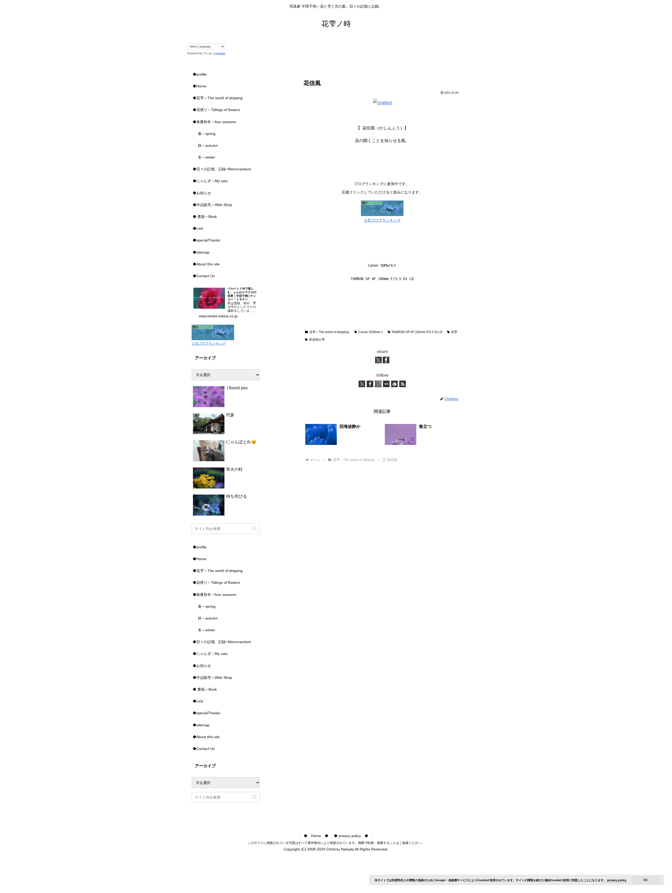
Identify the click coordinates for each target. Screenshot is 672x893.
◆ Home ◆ (316, 836)
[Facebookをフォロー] (370, 384)
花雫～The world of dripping (329, 332)
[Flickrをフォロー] (386, 384)
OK (645, 880)
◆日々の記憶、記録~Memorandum (222, 169)
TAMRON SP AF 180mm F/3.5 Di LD (417, 332)
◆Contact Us (204, 276)
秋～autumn (208, 145)
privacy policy (616, 880)
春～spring (207, 134)
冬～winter (206, 157)
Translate (219, 53)
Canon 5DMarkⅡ (370, 332)
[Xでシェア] (378, 360)
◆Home (199, 86)
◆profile (200, 74)
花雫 (454, 332)
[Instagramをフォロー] (378, 384)
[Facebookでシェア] (386, 360)
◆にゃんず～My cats (210, 181)
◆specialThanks (206, 240)
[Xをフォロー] (362, 384)
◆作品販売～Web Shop (212, 205)
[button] (254, 529)
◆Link (198, 228)
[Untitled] (382, 103)
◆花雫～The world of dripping (218, 98)
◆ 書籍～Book (205, 216)
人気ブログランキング (382, 220)
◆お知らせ (202, 193)
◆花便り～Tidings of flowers (216, 110)
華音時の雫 (317, 340)
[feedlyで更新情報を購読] (394, 384)
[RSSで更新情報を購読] (402, 384)
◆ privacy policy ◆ (351, 836)
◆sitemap (201, 252)
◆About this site (206, 264)
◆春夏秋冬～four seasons (214, 122)
